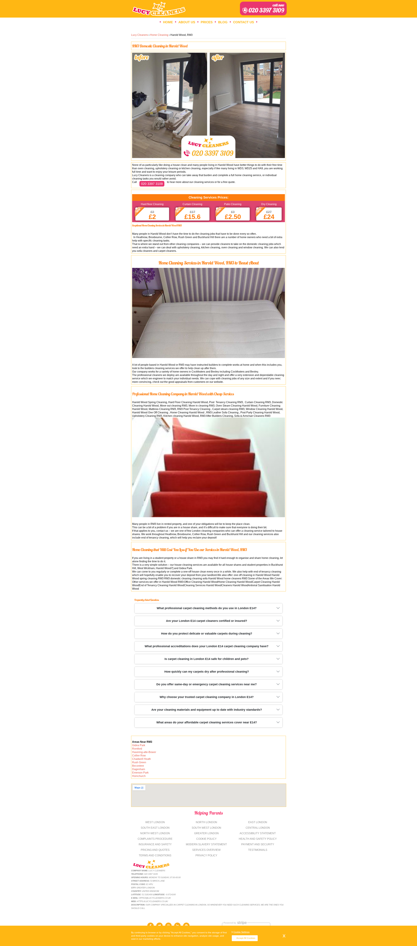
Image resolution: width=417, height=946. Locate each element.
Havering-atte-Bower (144, 752)
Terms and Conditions (155, 855)
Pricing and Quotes (155, 850)
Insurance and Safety (155, 844)
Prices (207, 22)
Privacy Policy (206, 855)
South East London (155, 827)
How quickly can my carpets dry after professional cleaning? (206, 671)
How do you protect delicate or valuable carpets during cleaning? (206, 633)
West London (155, 822)
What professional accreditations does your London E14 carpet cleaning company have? (206, 646)
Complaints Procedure (155, 838)
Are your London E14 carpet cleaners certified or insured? (206, 620)
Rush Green (139, 762)
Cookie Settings (241, 932)
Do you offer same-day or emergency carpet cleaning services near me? (206, 684)
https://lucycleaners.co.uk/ (152, 901)
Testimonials (257, 850)
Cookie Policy (206, 838)
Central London (258, 827)
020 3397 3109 (266, 8)
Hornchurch (139, 776)
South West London (206, 827)
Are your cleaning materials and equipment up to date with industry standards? (206, 709)
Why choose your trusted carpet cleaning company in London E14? (207, 697)
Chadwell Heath (141, 759)
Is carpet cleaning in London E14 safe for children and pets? (207, 659)
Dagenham (138, 769)
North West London (155, 833)
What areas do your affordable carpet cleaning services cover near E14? (206, 722)
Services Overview (206, 850)
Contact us (243, 22)
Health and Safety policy (258, 838)
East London (257, 822)
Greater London (206, 833)
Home (168, 22)
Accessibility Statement (258, 833)
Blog (223, 22)
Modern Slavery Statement (206, 844)
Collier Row (139, 755)
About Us (186, 22)
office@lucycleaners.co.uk (155, 898)
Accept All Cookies (245, 938)
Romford (137, 748)
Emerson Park (140, 772)
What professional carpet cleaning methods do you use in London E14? (207, 608)
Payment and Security (257, 844)
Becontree (138, 765)
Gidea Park (138, 745)
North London (206, 822)
